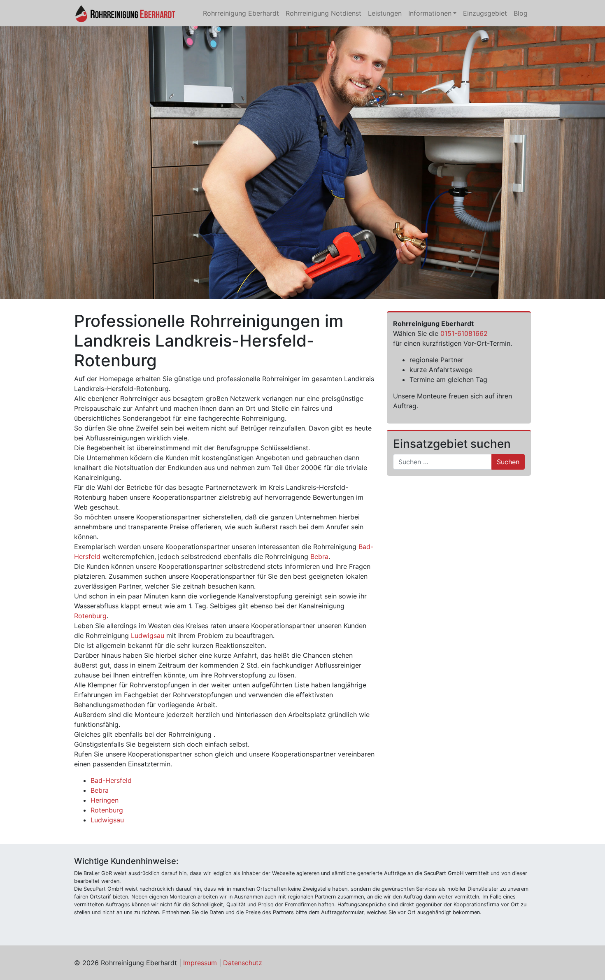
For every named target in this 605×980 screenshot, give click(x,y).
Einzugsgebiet (485, 13)
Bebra (319, 556)
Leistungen (385, 13)
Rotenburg (90, 616)
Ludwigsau (147, 635)
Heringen (105, 800)
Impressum (200, 963)
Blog (521, 13)
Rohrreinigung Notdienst (323, 13)
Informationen (429, 13)
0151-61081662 (464, 333)
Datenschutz (242, 963)
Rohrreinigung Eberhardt (241, 13)
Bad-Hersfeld (111, 780)
